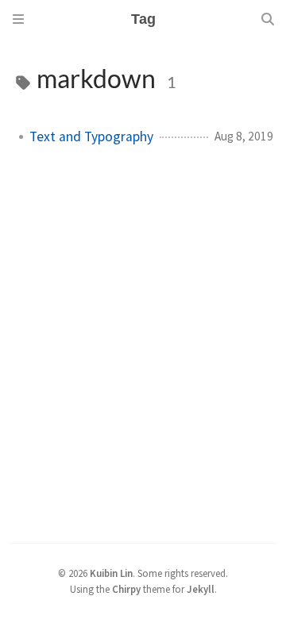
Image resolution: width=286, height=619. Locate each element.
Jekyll (200, 588)
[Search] (267, 19)
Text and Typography (91, 136)
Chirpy (126, 588)
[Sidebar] (18, 19)
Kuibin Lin (111, 573)
